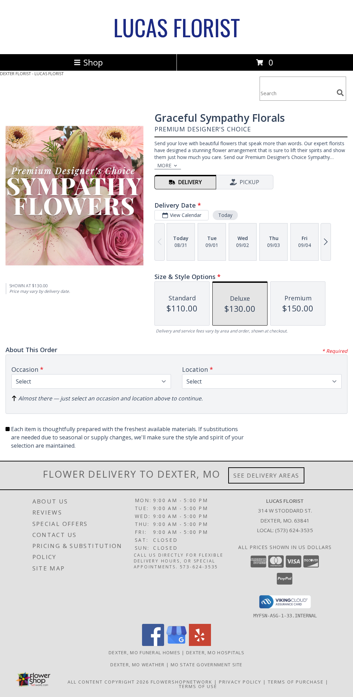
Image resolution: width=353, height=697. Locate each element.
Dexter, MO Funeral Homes (144, 652)
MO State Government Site (207, 664)
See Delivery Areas (266, 475)
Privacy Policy (240, 682)
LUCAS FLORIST (176, 27)
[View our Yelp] (200, 644)
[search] (340, 93)
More (164, 165)
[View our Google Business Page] (176, 644)
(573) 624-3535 (294, 530)
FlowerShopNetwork (181, 682)
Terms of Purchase (296, 682)
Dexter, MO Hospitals (215, 652)
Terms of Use (198, 686)
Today (225, 215)
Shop (93, 62)
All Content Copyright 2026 (108, 682)
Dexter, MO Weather (137, 664)
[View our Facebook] (153, 644)
